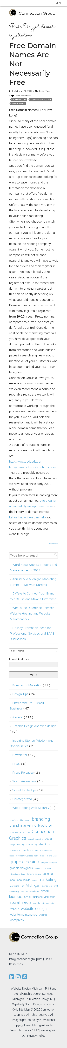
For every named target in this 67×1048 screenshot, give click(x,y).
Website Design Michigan (27, 988)
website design (34, 908)
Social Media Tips (28, 790)
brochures (45, 825)
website (14, 909)
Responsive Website (29, 891)
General (22, 717)
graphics (38, 868)
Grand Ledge (52, 856)
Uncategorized (25, 799)
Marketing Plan (17, 886)
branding (41, 819)
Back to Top (53, 543)
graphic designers (21, 868)
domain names (19, 100)
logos (34, 880)
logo (12, 879)
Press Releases (26, 772)
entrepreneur (15, 850)
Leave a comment (23, 95)
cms (28, 832)
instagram (47, 868)
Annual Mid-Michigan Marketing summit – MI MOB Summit (33, 582)
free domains (18, 104)
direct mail (45, 844)
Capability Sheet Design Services (33, 1004)
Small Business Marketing (39, 896)
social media (21, 902)
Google (42, 856)
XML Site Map (21, 1009)
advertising (14, 820)
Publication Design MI (40, 999)
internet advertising (17, 874)
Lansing (48, 873)
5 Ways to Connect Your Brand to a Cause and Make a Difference (33, 596)
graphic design (24, 862)
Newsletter (23, 755)
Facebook (27, 850)
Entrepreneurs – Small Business (27, 705)
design (49, 838)
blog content (25, 820)
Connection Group (37, 13)
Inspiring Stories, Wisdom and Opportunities (31, 743)
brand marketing (23, 825)
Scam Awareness (27, 781)
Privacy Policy (36, 1035)
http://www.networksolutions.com (32, 467)
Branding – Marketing (31, 685)
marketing (48, 879)
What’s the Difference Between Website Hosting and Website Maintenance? (32, 613)
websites (43, 915)
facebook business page (27, 856)
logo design (23, 879)
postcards (47, 886)
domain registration (41, 100)
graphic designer (49, 862)
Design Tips (44, 91)
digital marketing (29, 844)
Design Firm (15, 845)
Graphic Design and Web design (33, 729)
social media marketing (44, 903)
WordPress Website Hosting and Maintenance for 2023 (33, 567)
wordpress (17, 920)
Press (19, 764)
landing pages (34, 874)
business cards (17, 832)
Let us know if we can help (27, 517)
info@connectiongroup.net (25, 959)
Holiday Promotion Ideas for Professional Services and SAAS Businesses (32, 633)
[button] (59, 3)
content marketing (35, 839)
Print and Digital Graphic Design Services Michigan (34, 994)
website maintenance (23, 914)
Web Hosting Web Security (33, 808)
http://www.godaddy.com (26, 461)
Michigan (33, 885)
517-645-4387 (18, 953)
